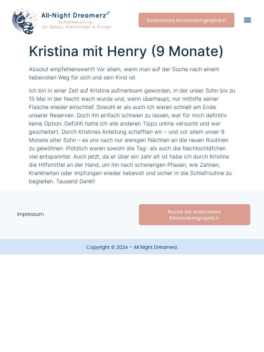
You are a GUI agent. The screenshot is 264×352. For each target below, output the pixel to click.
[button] (247, 20)
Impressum (30, 214)
